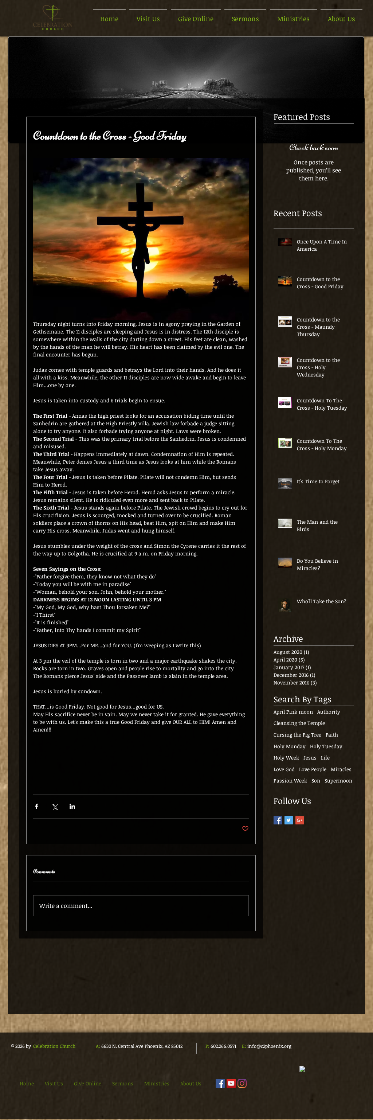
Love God (284, 769)
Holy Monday (290, 746)
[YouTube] (231, 1083)
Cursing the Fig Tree (297, 734)
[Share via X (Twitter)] (54, 806)
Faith (332, 734)
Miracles (341, 769)
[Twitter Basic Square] (288, 820)
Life (325, 757)
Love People (312, 769)
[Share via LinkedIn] (72, 806)
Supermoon (338, 780)
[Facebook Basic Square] (278, 820)
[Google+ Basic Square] (299, 820)
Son (315, 780)
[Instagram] (242, 1083)
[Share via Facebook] (36, 806)
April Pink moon (293, 711)
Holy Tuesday (326, 746)
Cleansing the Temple (299, 722)
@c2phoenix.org (273, 1046)
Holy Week (286, 757)
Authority (328, 711)
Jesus (310, 757)
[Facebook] (220, 1083)
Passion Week (290, 780)
